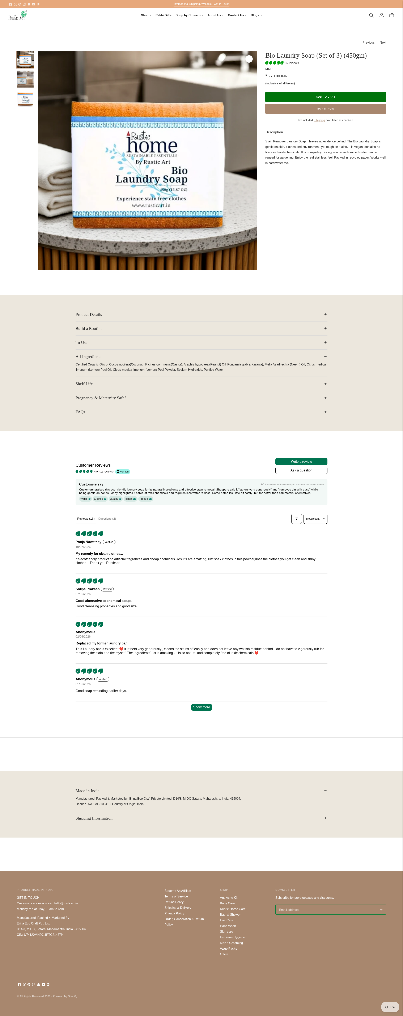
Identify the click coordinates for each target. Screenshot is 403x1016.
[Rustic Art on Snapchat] (28, 4)
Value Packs (228, 948)
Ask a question (301, 470)
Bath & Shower (230, 914)
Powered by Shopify (65, 996)
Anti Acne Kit (228, 897)
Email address (288, 904)
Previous (368, 42)
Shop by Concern (188, 15)
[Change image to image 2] (25, 79)
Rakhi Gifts (163, 15)
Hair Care (226, 920)
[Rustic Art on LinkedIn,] (38, 4)
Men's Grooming (231, 943)
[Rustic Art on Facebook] (10, 4)
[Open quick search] (371, 15)
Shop (145, 15)
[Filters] (296, 519)
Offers (224, 954)
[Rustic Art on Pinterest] (19, 4)
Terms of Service (176, 896)
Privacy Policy (174, 913)
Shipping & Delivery (178, 907)
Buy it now (325, 108)
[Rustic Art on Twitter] (15, 4)
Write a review (301, 461)
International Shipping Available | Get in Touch (201, 3)
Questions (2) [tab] (107, 518)
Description (274, 132)
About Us (214, 15)
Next (383, 42)
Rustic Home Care (233, 909)
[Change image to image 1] (25, 59)
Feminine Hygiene (232, 937)
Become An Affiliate (178, 890)
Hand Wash (228, 926)
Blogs (255, 15)
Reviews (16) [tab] (86, 518)
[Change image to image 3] (25, 98)
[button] (274, 63)
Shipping (319, 120)
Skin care (226, 931)
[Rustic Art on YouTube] (33, 4)
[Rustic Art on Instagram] (24, 4)
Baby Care (227, 903)
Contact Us (236, 15)
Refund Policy (174, 902)
